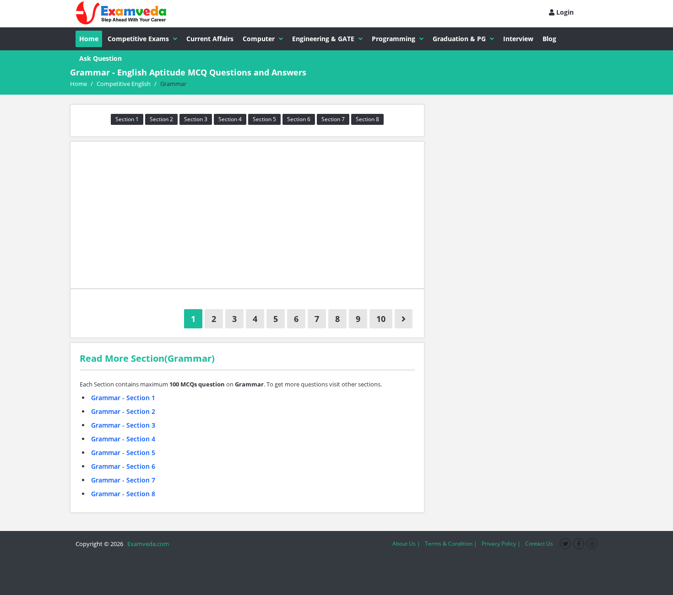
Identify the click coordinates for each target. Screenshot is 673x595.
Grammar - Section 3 (123, 425)
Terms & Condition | (451, 543)
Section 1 (127, 119)
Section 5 (264, 119)
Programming (393, 38)
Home (88, 38)
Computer (259, 38)
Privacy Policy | (501, 543)
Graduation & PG (459, 38)
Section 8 (367, 119)
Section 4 (230, 119)
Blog (549, 38)
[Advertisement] (247, 215)
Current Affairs (209, 38)
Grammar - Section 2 (123, 411)
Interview (518, 38)
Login (564, 12)
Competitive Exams (138, 38)
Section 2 (161, 119)
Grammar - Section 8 (123, 493)
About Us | (406, 543)
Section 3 (195, 119)
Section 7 (333, 119)
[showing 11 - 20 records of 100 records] (403, 318)
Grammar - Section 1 (123, 397)
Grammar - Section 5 (123, 452)
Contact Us (539, 543)
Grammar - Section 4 (123, 438)
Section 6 (298, 119)
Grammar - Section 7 (123, 480)
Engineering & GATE (323, 38)
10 (380, 318)
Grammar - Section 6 (123, 466)
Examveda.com (147, 544)
